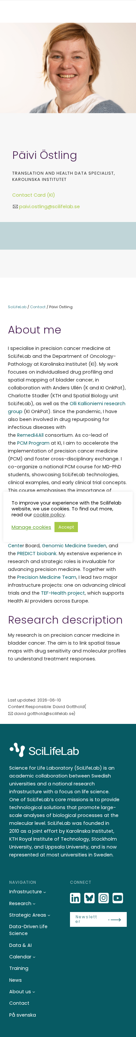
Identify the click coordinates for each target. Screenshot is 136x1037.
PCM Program (33, 443)
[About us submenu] (33, 991)
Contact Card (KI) (33, 195)
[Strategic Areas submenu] (49, 915)
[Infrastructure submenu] (44, 892)
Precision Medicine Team (46, 577)
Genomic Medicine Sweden (74, 545)
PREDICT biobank (36, 553)
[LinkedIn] (76, 898)
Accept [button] (66, 527)
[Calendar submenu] (34, 956)
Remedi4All (30, 435)
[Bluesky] (90, 898)
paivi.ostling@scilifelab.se (49, 206)
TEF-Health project (63, 593)
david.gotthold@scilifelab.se (44, 713)
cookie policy (49, 515)
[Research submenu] (34, 903)
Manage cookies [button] (31, 527)
